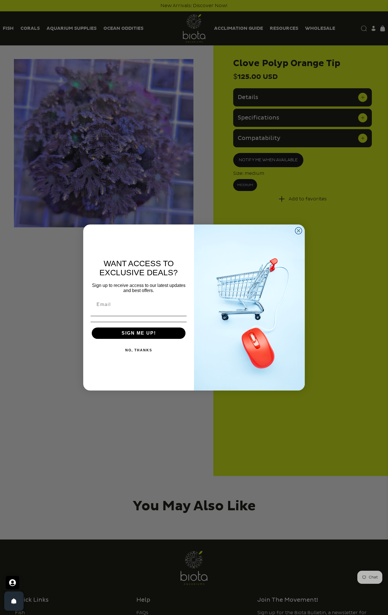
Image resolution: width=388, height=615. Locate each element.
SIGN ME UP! (139, 333)
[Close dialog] (298, 230)
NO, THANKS (138, 350)
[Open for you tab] (12, 582)
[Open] (14, 601)
